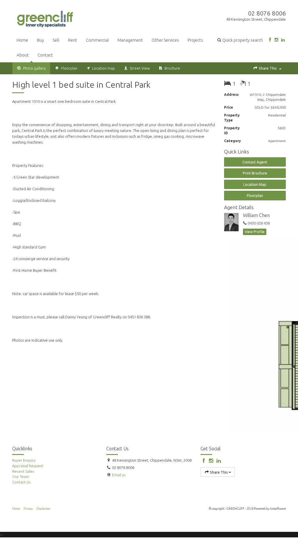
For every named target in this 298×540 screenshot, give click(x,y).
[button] (240, 40)
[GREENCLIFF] (45, 18)
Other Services (165, 40)
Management (130, 40)
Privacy (28, 508)
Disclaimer (43, 508)
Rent (72, 40)
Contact (45, 54)
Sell (56, 40)
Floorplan (255, 195)
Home (22, 40)
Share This (268, 68)
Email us (118, 475)
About (23, 54)
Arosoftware (278, 508)
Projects (195, 40)
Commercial (97, 40)
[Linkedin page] (283, 40)
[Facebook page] (270, 40)
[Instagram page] (276, 40)
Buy (40, 40)
